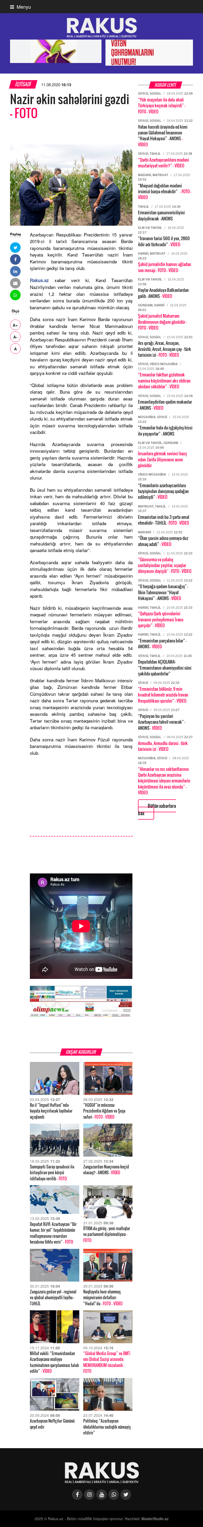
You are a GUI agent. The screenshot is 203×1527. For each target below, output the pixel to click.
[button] (15, 247)
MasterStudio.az (155, 1518)
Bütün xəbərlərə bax (157, 809)
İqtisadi (23, 84)
